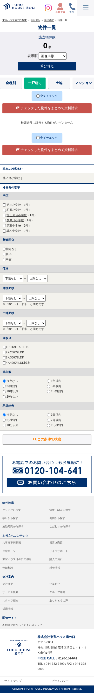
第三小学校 (14, 205)
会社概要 (7, 583)
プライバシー (60, 681)
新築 (9, 254)
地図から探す (57, 518)
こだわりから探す (60, 526)
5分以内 (11, 420)
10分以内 (12, 425)
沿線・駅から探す (60, 509)
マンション (83, 83)
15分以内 (56, 425)
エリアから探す (11, 509)
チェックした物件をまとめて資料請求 (49, 108)
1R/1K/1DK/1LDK (17, 347)
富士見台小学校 (17, 215)
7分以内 (55, 420)
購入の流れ (56, 559)
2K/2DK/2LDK (15, 352)
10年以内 (12, 391)
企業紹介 (54, 583)
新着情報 (54, 567)
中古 (9, 259)
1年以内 (55, 381)
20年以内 (12, 396)
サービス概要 (10, 592)
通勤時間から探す (13, 526)
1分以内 (55, 414)
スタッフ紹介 (10, 600)
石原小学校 (14, 210)
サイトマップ (13, 681)
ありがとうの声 (58, 600)
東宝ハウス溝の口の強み (17, 559)
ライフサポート (58, 551)
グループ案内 (57, 592)
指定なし (11, 249)
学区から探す (10, 518)
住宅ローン (9, 551)
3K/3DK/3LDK (15, 357)
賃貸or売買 (55, 542)
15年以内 (56, 391)
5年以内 (55, 386)
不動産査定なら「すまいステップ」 (23, 624)
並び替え (47, 66)
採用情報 (7, 608)
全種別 (11, 83)
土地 (59, 83)
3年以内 (11, 386)
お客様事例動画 (11, 542)
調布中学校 (14, 231)
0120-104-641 (67, 658)
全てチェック (49, 96)
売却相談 (7, 567)
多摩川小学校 (15, 220)
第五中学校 (14, 225)
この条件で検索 (48, 439)
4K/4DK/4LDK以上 (18, 362)
